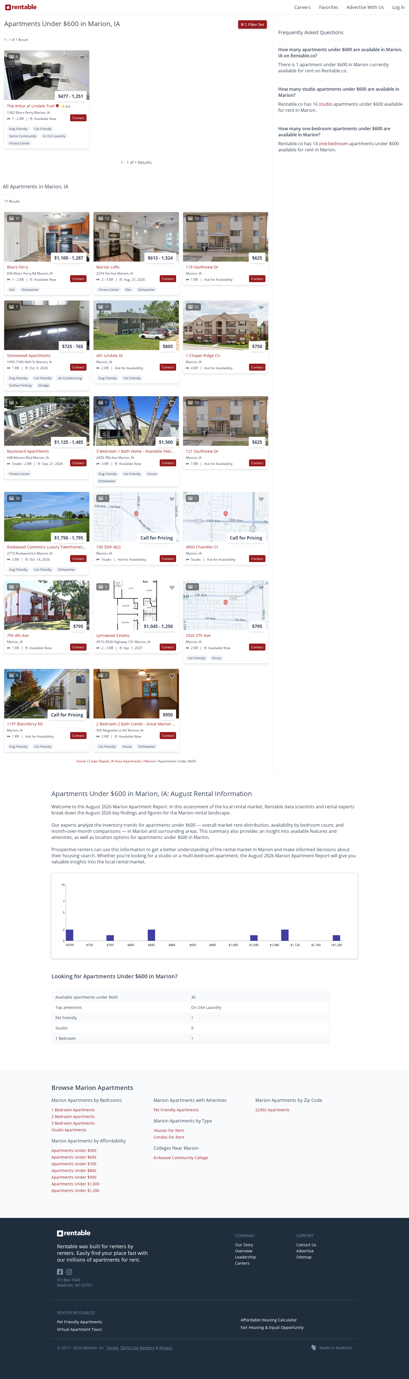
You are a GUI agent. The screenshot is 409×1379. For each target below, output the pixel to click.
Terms (112, 1347)
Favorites (328, 7)
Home (82, 761)
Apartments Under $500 (73, 1150)
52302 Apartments (272, 1109)
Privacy (166, 1347)
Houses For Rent (169, 1130)
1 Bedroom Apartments (73, 1109)
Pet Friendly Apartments (176, 1109)
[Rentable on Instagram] (70, 1273)
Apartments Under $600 (73, 1157)
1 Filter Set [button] (254, 24)
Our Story (244, 1244)
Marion (150, 761)
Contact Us (306, 1244)
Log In (398, 7)
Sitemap (304, 1257)
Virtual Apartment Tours (79, 1329)
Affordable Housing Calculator (269, 1320)
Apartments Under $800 (73, 1170)
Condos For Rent (169, 1137)
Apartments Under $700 (73, 1163)
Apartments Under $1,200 (75, 1190)
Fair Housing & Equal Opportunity (272, 1327)
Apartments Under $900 (73, 1177)
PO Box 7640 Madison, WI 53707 (74, 1282)
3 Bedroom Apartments (73, 1123)
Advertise (305, 1251)
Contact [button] (78, 117)
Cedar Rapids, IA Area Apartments (115, 761)
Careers (302, 7)
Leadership (245, 1257)
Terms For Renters (137, 1347)
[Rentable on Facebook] (61, 1273)
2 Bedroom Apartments (73, 1116)
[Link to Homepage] (21, 7)
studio (325, 104)
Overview (243, 1251)
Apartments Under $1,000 (75, 1183)
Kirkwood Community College (181, 1157)
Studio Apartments (69, 1129)
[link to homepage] (143, 1233)
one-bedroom (333, 144)
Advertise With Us (365, 7)
